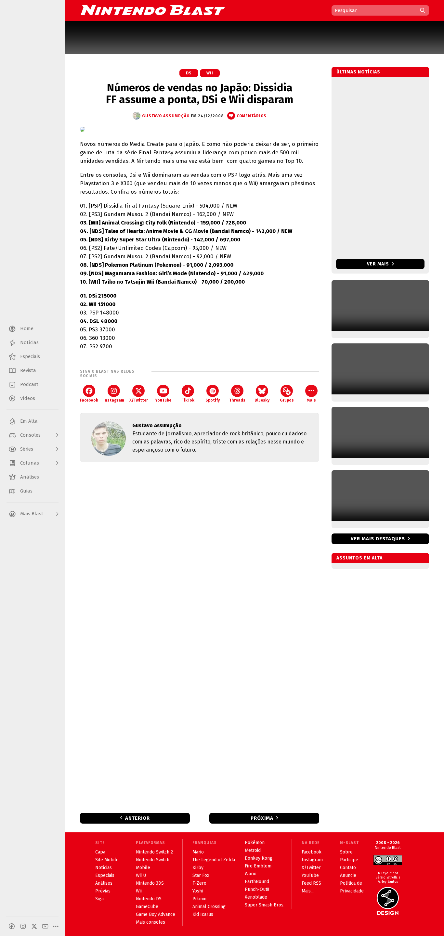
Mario (198, 852)
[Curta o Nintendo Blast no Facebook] (12, 926)
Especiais (104, 875)
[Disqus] (199, 553)
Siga (99, 899)
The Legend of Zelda (213, 860)
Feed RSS (311, 883)
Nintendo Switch (152, 860)
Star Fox (200, 875)
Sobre (346, 852)
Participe (349, 860)
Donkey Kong (258, 858)
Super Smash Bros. (264, 905)
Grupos (287, 400)
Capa (100, 852)
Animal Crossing (209, 906)
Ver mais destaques (378, 539)
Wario (250, 874)
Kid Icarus (202, 914)
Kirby (197, 867)
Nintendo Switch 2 (154, 852)
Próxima (262, 818)
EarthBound (257, 881)
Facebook (89, 400)
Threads (237, 400)
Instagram (113, 400)
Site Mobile (107, 860)
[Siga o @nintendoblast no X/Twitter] (34, 926)
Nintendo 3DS (150, 883)
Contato (348, 867)
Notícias (103, 867)
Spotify (212, 400)
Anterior (137, 818)
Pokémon (255, 842)
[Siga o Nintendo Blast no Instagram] (23, 926)
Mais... (308, 891)
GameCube (147, 906)
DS (189, 73)
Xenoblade (256, 897)
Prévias (103, 891)
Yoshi (197, 891)
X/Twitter (138, 400)
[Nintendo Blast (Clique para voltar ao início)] (153, 10)
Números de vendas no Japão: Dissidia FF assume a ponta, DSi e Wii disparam (199, 93)
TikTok (188, 400)
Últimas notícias (358, 72)
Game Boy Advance (155, 914)
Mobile (143, 867)
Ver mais (378, 264)
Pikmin (199, 899)
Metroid (253, 850)
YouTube (163, 400)
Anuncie (348, 875)
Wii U (141, 875)
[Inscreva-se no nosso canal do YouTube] (45, 926)
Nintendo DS (149, 899)
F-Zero (199, 883)
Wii (209, 73)
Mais (311, 400)
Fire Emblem (258, 866)
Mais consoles (150, 922)
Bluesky (262, 400)
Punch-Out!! (257, 889)
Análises (103, 883)
